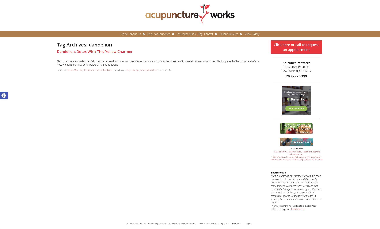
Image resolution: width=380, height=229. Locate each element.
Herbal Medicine (75, 70)
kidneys (135, 70)
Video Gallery (251, 34)
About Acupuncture (158, 34)
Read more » (298, 209)
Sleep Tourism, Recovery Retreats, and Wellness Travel (296, 157)
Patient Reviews (229, 34)
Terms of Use (210, 223)
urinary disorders (148, 70)
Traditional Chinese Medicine (98, 70)
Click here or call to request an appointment (296, 47)
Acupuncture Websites (137, 223)
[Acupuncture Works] (190, 15)
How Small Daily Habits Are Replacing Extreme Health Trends (297, 159)
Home (124, 34)
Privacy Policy (223, 223)
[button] (4, 95)
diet (128, 70)
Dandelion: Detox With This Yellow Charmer (95, 51)
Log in (248, 223)
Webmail (236, 223)
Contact (208, 34)
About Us (135, 34)
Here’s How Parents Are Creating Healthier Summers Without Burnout (297, 153)
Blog (199, 34)
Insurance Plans (186, 34)
